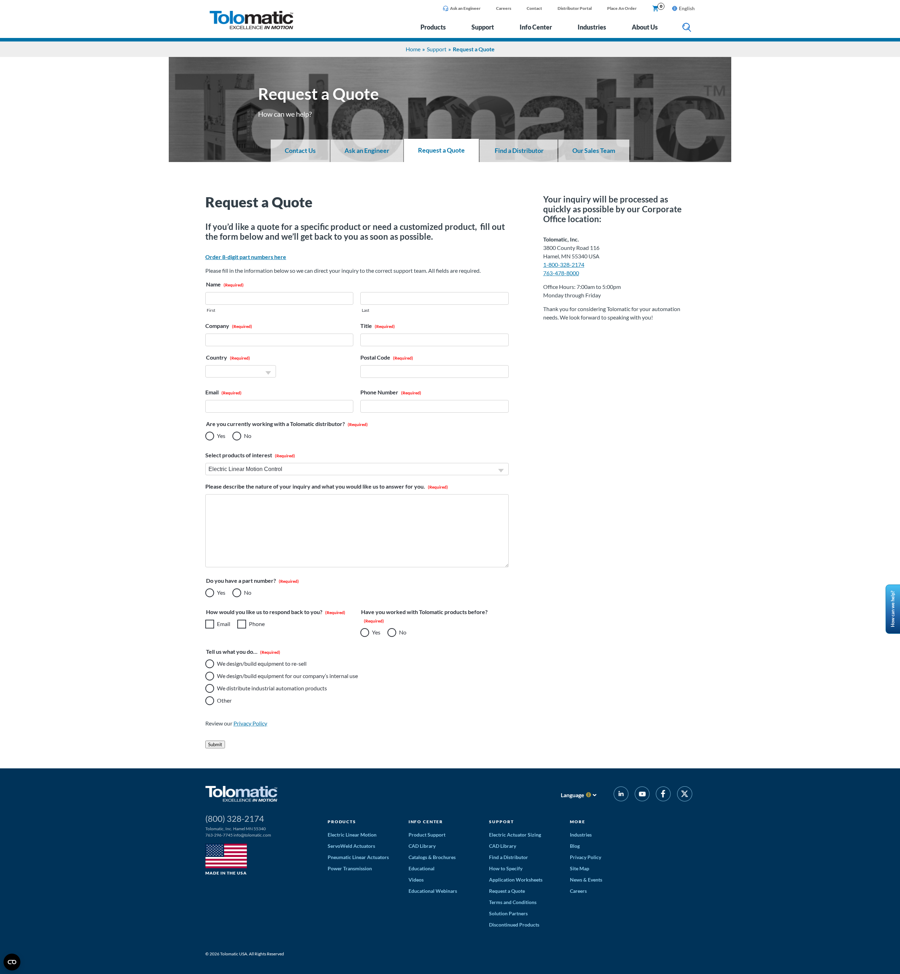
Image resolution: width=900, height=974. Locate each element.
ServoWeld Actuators (351, 846)
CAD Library (422, 846)
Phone (257, 623)
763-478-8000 (561, 273)
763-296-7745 (219, 835)
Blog (575, 846)
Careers (503, 8)
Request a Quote (441, 150)
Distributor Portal (575, 8)
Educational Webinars (433, 891)
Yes (221, 435)
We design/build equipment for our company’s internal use (287, 675)
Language (572, 795)
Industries (592, 27)
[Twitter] (685, 795)
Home (413, 49)
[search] (687, 28)
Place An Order (622, 8)
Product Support (427, 835)
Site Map (579, 868)
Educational (422, 868)
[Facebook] (663, 795)
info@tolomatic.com (252, 835)
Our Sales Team (593, 150)
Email (223, 623)
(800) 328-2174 (234, 818)
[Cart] (655, 9)
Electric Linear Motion (352, 835)
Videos (416, 880)
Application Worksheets (515, 880)
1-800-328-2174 (563, 264)
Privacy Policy (250, 723)
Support (482, 27)
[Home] (251, 27)
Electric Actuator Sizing (515, 835)
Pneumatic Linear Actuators (358, 857)
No (247, 435)
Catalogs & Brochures (432, 857)
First (211, 310)
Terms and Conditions (512, 902)
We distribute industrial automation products (272, 688)
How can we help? (892, 609)
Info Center (536, 27)
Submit (215, 744)
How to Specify (505, 868)
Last (365, 310)
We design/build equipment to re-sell (262, 663)
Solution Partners (508, 913)
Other (224, 700)
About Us (645, 27)
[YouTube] (642, 795)
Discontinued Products (514, 925)
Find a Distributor (519, 150)
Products (433, 27)
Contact (534, 8)
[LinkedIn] (621, 795)
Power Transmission (350, 868)
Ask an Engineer (465, 8)
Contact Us (300, 150)
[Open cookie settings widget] (12, 962)
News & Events (586, 880)
